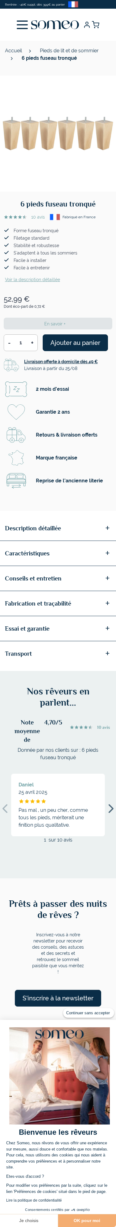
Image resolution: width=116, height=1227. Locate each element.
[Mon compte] (87, 24)
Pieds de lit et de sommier (69, 51)
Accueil (14, 51)
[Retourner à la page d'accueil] (55, 24)
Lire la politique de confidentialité (34, 1200)
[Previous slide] (5, 809)
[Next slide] (111, 809)
